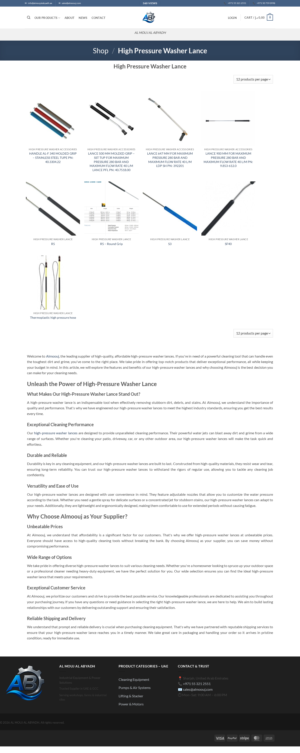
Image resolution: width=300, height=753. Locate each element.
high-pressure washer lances (55, 433)
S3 (170, 244)
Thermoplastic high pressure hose (53, 317)
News (83, 18)
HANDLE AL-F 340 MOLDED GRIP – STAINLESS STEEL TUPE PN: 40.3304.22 (53, 157)
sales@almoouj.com (198, 689)
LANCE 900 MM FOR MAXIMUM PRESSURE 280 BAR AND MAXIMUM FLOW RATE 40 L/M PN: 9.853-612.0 (228, 160)
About (69, 18)
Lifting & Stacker (131, 696)
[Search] (29, 18)
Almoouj (52, 356)
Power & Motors (131, 704)
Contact (99, 18)
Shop (100, 50)
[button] (232, 18)
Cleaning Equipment (134, 679)
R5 (53, 244)
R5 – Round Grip (111, 244)
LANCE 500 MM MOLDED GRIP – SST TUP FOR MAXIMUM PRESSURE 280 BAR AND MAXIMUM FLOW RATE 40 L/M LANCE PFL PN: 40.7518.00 (111, 162)
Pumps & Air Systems (135, 687)
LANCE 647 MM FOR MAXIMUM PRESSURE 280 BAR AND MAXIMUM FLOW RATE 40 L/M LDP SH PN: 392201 (170, 160)
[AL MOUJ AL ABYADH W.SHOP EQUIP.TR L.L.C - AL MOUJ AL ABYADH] (150, 18)
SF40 (228, 244)
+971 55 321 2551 (197, 683)
